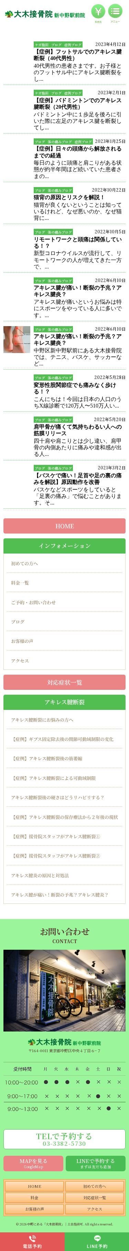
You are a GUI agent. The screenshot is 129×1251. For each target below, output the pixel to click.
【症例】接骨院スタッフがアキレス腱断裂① (55, 836)
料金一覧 (20, 582)
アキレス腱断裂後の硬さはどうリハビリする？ (58, 797)
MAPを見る (33, 1163)
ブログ (56, 44)
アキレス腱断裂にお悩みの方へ (42, 719)
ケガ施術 (42, 44)
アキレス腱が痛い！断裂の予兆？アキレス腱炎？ (60, 894)
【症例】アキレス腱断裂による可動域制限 (53, 778)
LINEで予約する (95, 1163)
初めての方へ (24, 563)
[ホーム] (45, 14)
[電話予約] (32, 1241)
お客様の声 (22, 641)
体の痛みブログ (60, 141)
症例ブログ (73, 44)
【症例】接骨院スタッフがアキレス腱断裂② (55, 855)
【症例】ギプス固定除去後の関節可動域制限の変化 (62, 739)
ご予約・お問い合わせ (33, 602)
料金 (34, 1197)
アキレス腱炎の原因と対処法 (40, 875)
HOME (64, 526)
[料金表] (98, 13)
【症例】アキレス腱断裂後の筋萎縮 (46, 758)
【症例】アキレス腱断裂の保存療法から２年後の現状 (64, 817)
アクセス (20, 660)
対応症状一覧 (64, 682)
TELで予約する (64, 1139)
